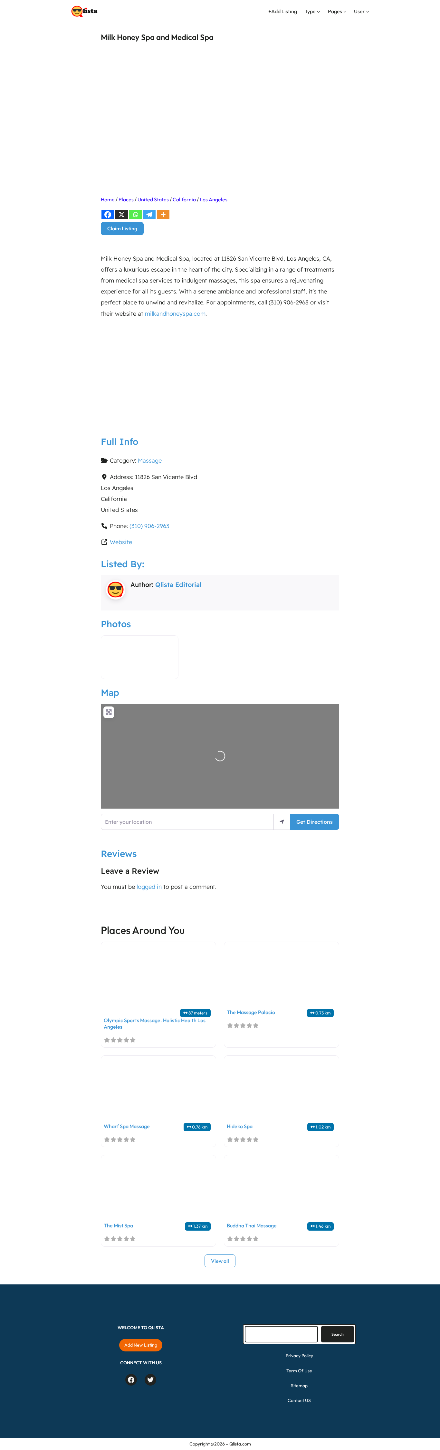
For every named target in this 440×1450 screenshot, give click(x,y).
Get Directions (314, 822)
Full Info (119, 441)
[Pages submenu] (345, 11)
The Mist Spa (118, 1225)
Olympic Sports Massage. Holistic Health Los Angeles (155, 1023)
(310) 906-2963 (149, 526)
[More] (163, 214)
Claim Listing (122, 228)
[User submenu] (367, 11)
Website (121, 542)
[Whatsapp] (135, 214)
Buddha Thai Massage (252, 1225)
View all (220, 1261)
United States (153, 199)
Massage (150, 460)
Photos (116, 623)
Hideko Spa (240, 1126)
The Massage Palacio (251, 1012)
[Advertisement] (220, 372)
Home (108, 199)
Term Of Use (299, 1371)
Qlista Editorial (178, 585)
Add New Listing (140, 1345)
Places (126, 199)
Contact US (299, 1400)
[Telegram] (149, 214)
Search (337, 1334)
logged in (149, 886)
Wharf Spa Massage (127, 1126)
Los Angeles (213, 199)
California (184, 199)
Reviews (119, 853)
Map (110, 692)
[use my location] (281, 822)
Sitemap (299, 1385)
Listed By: (122, 564)
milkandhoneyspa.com (175, 313)
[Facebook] (107, 214)
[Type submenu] (318, 11)
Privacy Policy (299, 1356)
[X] (121, 214)
